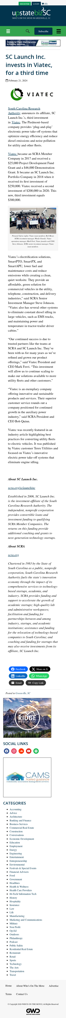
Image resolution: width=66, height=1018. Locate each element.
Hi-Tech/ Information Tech (23, 893)
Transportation (17, 971)
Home (8, 985)
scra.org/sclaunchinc (21, 488)
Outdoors (14, 934)
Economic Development (22, 838)
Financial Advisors (19, 871)
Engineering (16, 853)
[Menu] (8, 31)
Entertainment (17, 857)
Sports (13, 960)
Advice (13, 813)
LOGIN (36, 4)
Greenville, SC (23, 693)
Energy (13, 849)
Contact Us (22, 994)
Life (12, 912)
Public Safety (16, 945)
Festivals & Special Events (23, 868)
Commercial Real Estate (22, 827)
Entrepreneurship (18, 860)
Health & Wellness (19, 886)
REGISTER (24, 4)
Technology (16, 963)
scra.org (13, 555)
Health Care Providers (21, 890)
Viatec (16, 122)
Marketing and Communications (26, 919)
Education (15, 842)
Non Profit (15, 927)
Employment (16, 846)
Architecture (16, 816)
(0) (45, 3)
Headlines (15, 883)
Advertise (53, 985)
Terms (8, 994)
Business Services (19, 824)
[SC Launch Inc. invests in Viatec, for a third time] (33, 93)
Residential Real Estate (21, 949)
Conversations (17, 835)
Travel (13, 974)
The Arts (14, 967)
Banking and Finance (20, 820)
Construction (16, 831)
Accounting (15, 809)
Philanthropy (16, 938)
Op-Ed (13, 930)
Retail (13, 956)
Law (12, 908)
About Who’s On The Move (30, 985)
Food (12, 875)
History (13, 897)
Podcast (13, 941)
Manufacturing (17, 916)
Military (14, 923)
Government (16, 879)
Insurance (14, 905)
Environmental (17, 864)
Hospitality (15, 901)
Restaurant (15, 952)
